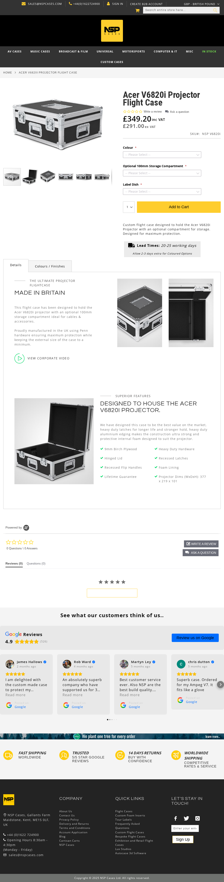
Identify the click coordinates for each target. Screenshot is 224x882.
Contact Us (67, 815)
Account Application (73, 832)
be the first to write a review (112, 593)
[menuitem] (14, 51)
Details (16, 265)
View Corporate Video (49, 358)
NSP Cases (66, 845)
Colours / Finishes (50, 266)
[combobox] (181, 10)
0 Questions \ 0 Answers (22, 548)
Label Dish (131, 184)
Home (7, 72)
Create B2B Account (146, 4)
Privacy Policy (69, 819)
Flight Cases (124, 811)
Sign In (117, 4)
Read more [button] (15, 694)
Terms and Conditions (74, 828)
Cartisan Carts (69, 841)
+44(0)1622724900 (86, 4)
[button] (202, 4)
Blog (62, 836)
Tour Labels (123, 819)
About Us (65, 811)
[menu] (112, 56)
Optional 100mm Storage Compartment (153, 166)
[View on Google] (9, 664)
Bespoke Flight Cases (130, 836)
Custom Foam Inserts (130, 815)
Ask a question (179, 111)
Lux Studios (123, 849)
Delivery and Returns (74, 824)
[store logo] (112, 31)
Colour (128, 147)
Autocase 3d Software (130, 853)
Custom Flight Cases (129, 832)
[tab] (15, 265)
